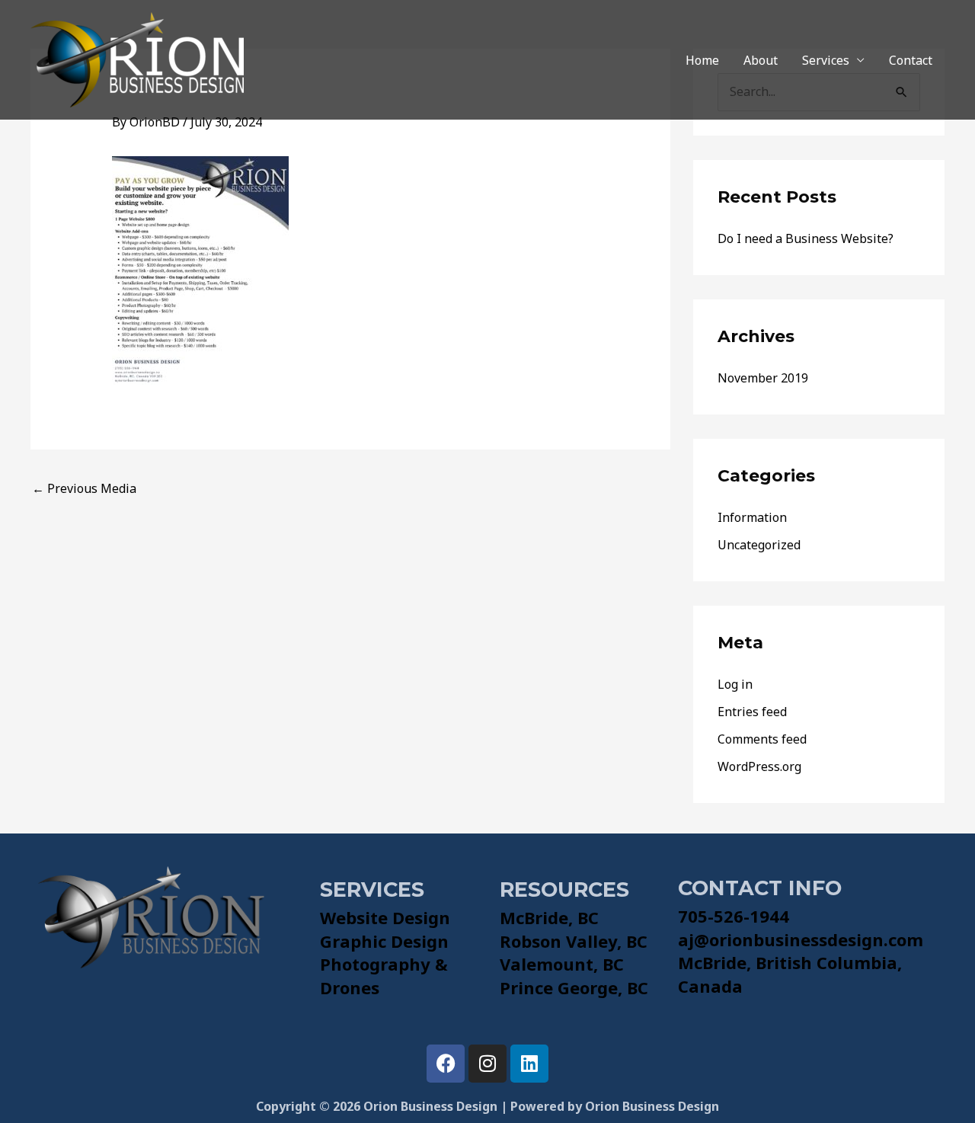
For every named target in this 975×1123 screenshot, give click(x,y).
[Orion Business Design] (137, 58)
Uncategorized (759, 544)
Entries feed (752, 711)
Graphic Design (384, 940)
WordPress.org (759, 766)
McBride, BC (549, 917)
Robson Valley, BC (573, 940)
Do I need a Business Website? (805, 238)
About (760, 60)
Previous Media (84, 488)
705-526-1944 (733, 915)
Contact (910, 60)
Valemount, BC (562, 963)
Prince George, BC (574, 987)
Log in (735, 684)
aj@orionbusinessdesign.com (800, 939)
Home (702, 60)
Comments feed (762, 739)
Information (752, 517)
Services (825, 60)
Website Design (385, 917)
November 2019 (763, 378)
